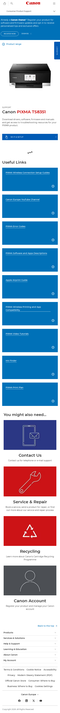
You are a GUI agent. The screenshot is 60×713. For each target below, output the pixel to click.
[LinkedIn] (26, 701)
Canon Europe (29, 694)
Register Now (10, 34)
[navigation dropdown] (54, 3)
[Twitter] (33, 701)
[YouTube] (41, 701)
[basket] (4, 3)
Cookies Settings (44, 686)
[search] (11, 3)
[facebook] (19, 701)
